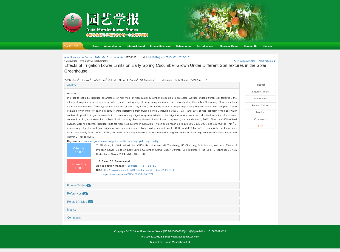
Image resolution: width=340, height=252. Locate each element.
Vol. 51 (106, 57)
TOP (260, 126)
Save (105, 161)
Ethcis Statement (160, 46)
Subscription (184, 46)
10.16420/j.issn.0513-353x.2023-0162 (169, 57)
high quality (152, 141)
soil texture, (127, 141)
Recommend (122, 161)
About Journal (112, 46)
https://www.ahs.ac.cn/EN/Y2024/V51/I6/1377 (128, 174)
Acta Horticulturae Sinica (78, 57)
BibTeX (152, 165)
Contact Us (250, 46)
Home (95, 46)
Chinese (268, 46)
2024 (98, 57)
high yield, (140, 141)
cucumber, (87, 141)
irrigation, (114, 141)
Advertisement (205, 46)
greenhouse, (101, 141)
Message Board (229, 46)
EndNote (132, 165)
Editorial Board (136, 46)
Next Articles (266, 60)
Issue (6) (118, 57)
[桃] (227, 21)
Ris (142, 165)
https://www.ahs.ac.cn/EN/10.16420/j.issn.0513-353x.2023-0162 (139, 170)
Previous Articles (246, 60)
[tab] (152, 85)
